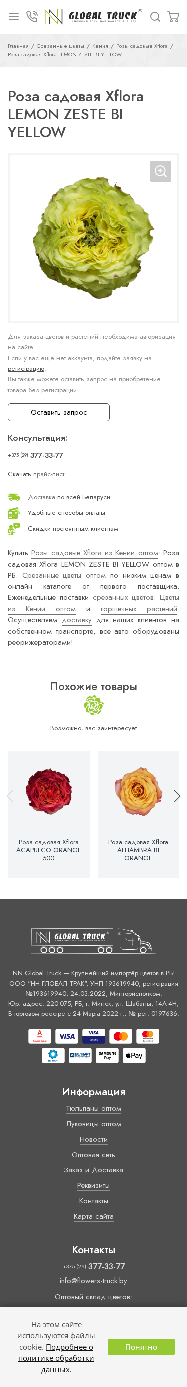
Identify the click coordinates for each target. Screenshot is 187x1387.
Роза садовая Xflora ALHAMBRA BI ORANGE (138, 850)
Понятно (141, 1347)
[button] (172, 814)
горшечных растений (139, 608)
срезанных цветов (123, 597)
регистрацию (26, 368)
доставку (77, 619)
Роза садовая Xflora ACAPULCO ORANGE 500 (48, 850)
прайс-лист (48, 474)
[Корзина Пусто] (173, 17)
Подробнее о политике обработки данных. (56, 1358)
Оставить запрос (59, 412)
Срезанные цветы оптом (64, 575)
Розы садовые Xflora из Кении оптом (94, 552)
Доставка (41, 497)
